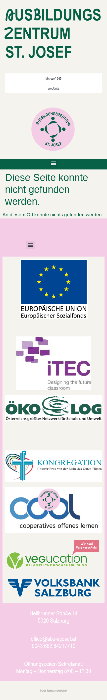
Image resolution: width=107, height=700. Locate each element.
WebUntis (53, 88)
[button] (54, 163)
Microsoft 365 (53, 78)
